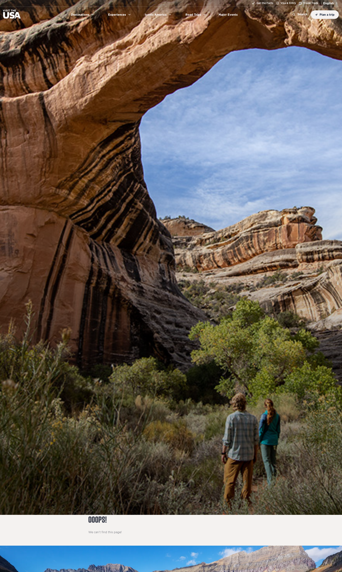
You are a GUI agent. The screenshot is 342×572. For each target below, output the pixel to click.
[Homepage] (12, 17)
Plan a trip (327, 15)
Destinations (80, 15)
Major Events (229, 15)
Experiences (117, 15)
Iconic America (156, 15)
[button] (330, 3)
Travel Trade (310, 3)
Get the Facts (264, 3)
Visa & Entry (288, 3)
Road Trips (193, 15)
